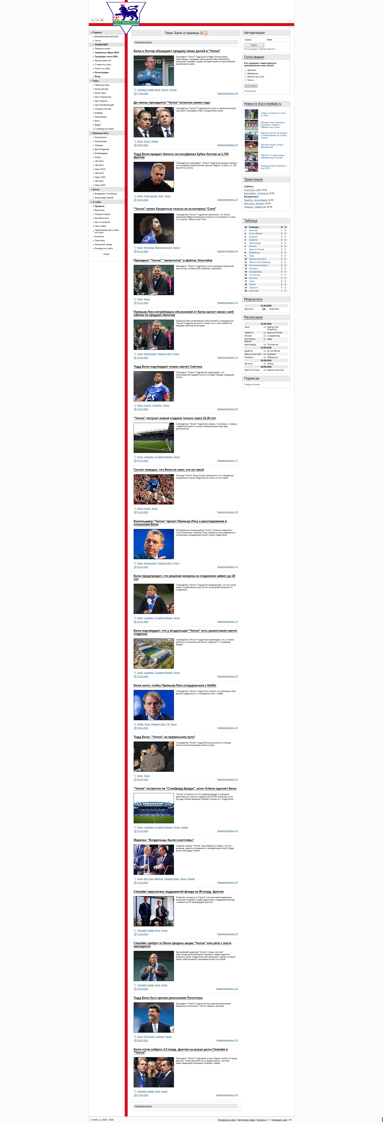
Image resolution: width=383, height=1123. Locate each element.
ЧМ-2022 (99, 181)
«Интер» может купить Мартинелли (272, 145)
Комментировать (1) (227, 357)
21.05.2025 (142, 409)
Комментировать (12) (227, 1095)
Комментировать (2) (227, 199)
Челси (147, 141)
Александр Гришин (104, 197)
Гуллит (147, 508)
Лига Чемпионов (103, 97)
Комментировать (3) (227, 567)
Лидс (160, 196)
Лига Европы (101, 101)
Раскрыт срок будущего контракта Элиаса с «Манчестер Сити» (273, 124)
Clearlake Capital (145, 90)
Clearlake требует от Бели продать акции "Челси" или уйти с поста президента (182, 945)
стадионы (148, 457)
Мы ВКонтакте (102, 218)
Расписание (253, 317)
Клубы (98, 157)
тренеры (160, 1036)
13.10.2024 (142, 831)
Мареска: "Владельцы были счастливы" (164, 840)
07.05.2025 (142, 461)
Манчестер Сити (163, 247)
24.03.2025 (142, 676)
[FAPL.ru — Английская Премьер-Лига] (126, 14)
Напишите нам (279, 1120)
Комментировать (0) (227, 409)
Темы (96, 81)
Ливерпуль (252, 73)
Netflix (140, 724)
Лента (98, 40)
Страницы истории (104, 129)
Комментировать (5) (227, 145)
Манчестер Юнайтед (259, 262)
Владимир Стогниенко (106, 193)
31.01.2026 (142, 303)
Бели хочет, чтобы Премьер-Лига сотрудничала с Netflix (175, 685)
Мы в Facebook (102, 222)
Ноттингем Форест (258, 265)
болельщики (150, 354)
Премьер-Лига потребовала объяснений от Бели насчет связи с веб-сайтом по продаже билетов (184, 313)
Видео (98, 125)
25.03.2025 (142, 622)
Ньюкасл (253, 268)
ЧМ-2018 (99, 173)
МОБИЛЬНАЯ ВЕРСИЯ (106, 36)
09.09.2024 (142, 989)
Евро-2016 (100, 169)
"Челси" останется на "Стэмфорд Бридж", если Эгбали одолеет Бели (185, 788)
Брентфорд (255, 243)
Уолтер (164, 90)
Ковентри (254, 291)
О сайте (97, 202)
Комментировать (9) (227, 934)
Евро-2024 (100, 185)
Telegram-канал (252, 384)
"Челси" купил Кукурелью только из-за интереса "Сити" (175, 208)
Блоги (96, 189)
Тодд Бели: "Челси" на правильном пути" (164, 737)
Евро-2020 (100, 177)
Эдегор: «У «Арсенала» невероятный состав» (272, 156)
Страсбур (157, 405)
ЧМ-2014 (99, 165)
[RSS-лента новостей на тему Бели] (205, 33)
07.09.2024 (142, 1095)
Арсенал (251, 70)
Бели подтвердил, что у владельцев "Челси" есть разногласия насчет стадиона (185, 632)
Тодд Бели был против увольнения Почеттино (168, 997)
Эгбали (173, 90)
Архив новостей (103, 60)
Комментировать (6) (227, 251)
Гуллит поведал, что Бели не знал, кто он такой (169, 469)
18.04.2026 (142, 200)
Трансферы (101, 117)
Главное (97, 32)
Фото (97, 121)
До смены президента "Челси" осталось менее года (172, 102)
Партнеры (100, 240)
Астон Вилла (255, 233)
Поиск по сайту (102, 68)
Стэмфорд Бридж (163, 457)
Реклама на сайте (104, 248)
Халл (251, 281)
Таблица (250, 220)
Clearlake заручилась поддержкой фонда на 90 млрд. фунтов (179, 891)
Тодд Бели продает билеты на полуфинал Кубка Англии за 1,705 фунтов (181, 155)
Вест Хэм (148, 879)
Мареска (158, 879)
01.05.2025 (142, 512)
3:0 (263, 309)
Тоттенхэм (254, 275)
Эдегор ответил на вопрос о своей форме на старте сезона (274, 135)
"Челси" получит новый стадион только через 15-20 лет (175, 418)
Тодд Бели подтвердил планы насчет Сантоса (168, 366)
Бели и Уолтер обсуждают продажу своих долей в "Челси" (177, 51)
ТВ (168, 724)
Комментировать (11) (227, 988)
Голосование (254, 57)
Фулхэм (253, 278)
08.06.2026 (142, 145)
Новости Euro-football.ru (262, 104)
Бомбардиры (101, 153)
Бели (157, 90)
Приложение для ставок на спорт (107, 231)
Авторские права (103, 244)
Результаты (250, 91)
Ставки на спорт (103, 64)
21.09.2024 (142, 882)
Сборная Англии (103, 109)
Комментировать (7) (227, 460)
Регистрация (250, 49)
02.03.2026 (142, 251)
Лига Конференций (104, 105)
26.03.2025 (142, 567)
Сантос (147, 405)
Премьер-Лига (164, 354)
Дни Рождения (102, 149)
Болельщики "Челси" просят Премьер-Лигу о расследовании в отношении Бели (180, 523)
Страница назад (143, 42)
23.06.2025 (142, 357)
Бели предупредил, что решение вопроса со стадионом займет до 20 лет (184, 577)
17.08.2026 (142, 93)
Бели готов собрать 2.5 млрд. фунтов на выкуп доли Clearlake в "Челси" (181, 1051)
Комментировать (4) (227, 302)
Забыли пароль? (267, 49)
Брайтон (253, 240)
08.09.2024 (142, 1040)
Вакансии (99, 210)
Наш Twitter (100, 226)
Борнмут (253, 236)
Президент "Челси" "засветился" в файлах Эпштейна (173, 260)
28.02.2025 (142, 728)
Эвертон (253, 287)
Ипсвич (253, 246)
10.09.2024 (142, 934)
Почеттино (149, 1036)
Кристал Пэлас (256, 249)
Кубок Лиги (100, 93)
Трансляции (253, 179)
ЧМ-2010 (99, 161)
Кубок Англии (150, 196)
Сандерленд (255, 271)
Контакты (99, 236)
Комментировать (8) (227, 93)
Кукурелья (149, 247)
